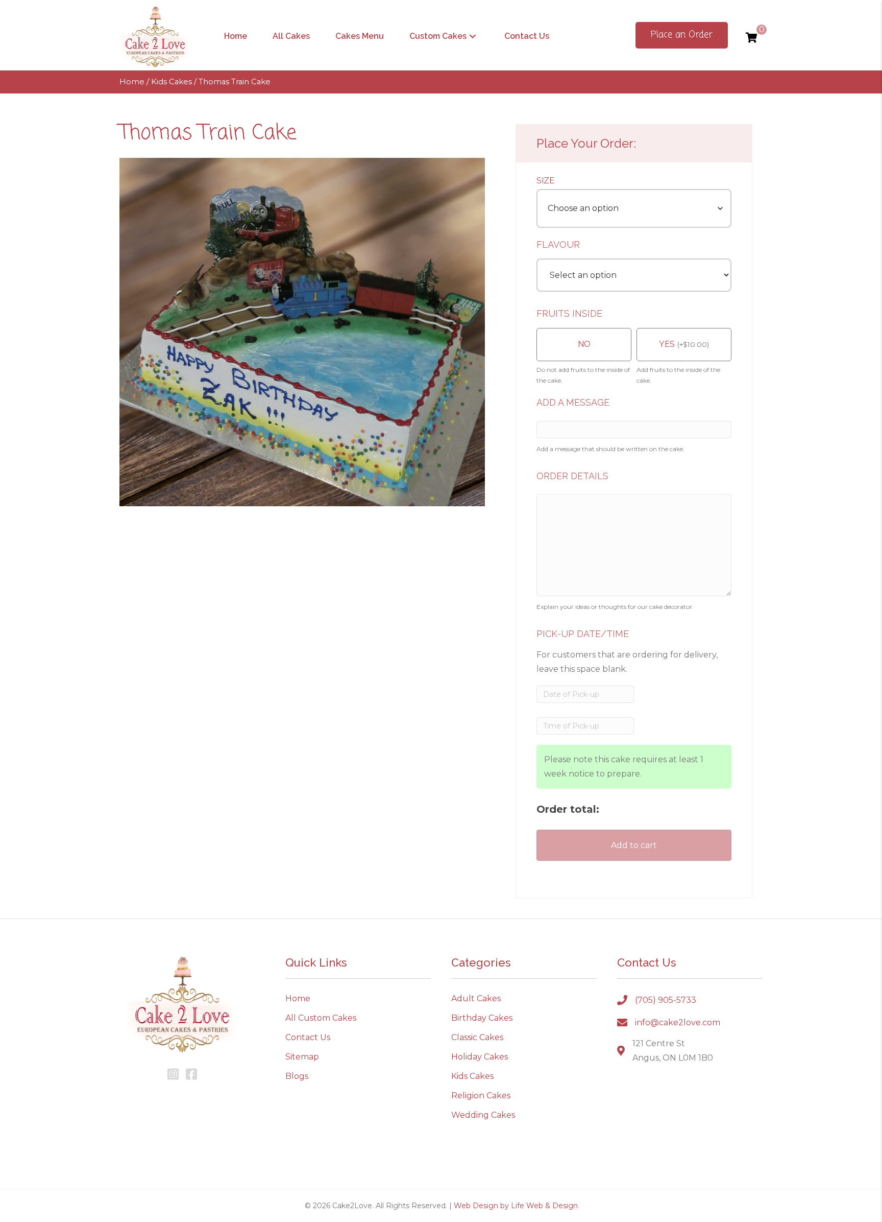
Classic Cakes (477, 1037)
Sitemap (302, 1057)
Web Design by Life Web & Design (516, 1205)
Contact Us (307, 1037)
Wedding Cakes (483, 1115)
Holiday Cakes (479, 1057)
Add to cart (634, 845)
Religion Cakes (480, 1095)
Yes (667, 344)
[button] (473, 36)
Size (545, 180)
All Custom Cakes (320, 1018)
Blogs (296, 1076)
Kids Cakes (171, 81)
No (584, 344)
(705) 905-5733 (665, 1000)
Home (131, 81)
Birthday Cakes (481, 1018)
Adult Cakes (476, 998)
